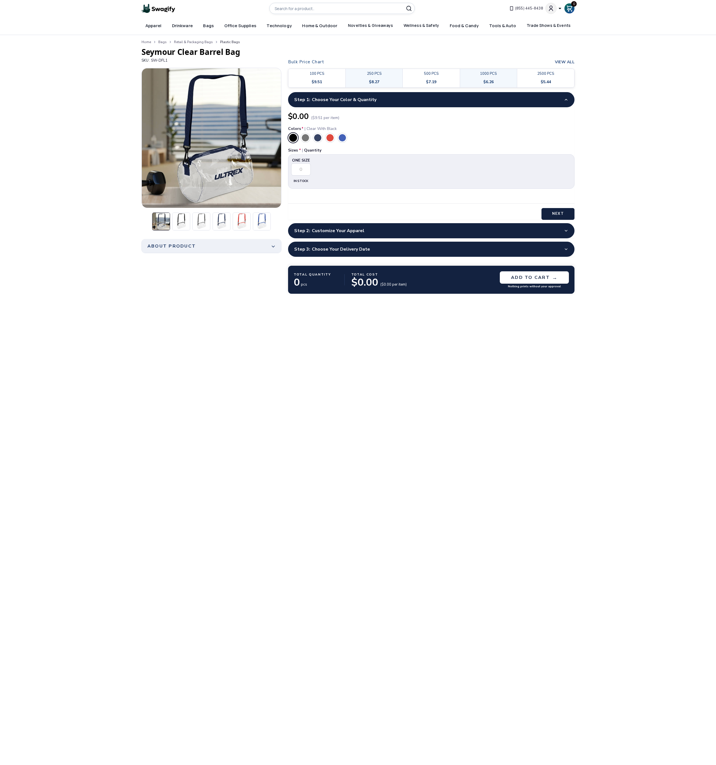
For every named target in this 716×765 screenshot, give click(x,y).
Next (558, 213)
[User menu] (553, 8)
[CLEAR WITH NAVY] (318, 138)
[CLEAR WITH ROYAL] (342, 138)
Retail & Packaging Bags (193, 42)
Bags (162, 42)
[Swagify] (158, 8)
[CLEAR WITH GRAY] (305, 138)
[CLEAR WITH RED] (330, 138)
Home (146, 42)
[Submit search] (408, 8)
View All (564, 62)
